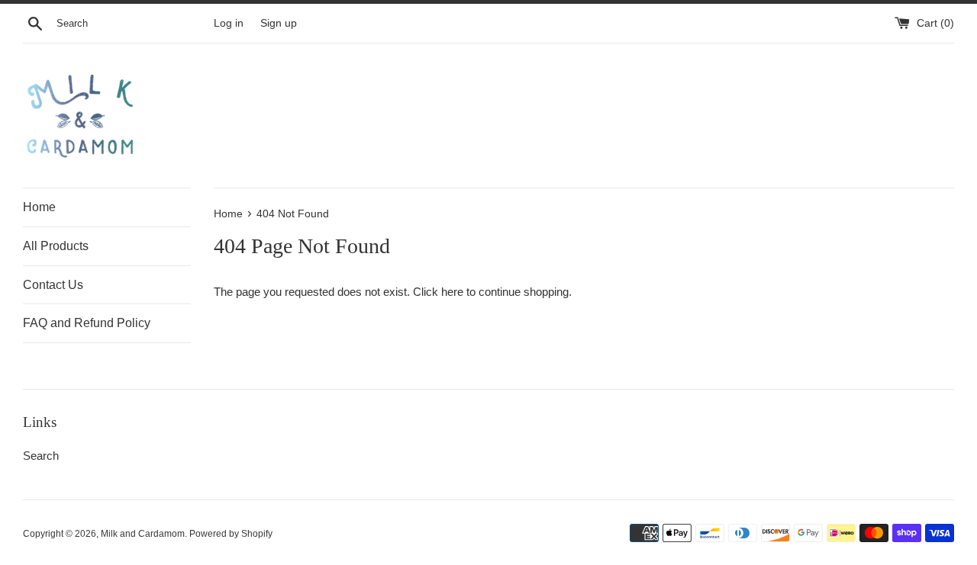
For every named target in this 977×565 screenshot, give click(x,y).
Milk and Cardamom (143, 533)
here (452, 291)
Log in (228, 23)
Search (41, 455)
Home (39, 207)
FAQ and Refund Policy (86, 322)
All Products (56, 245)
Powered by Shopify (230, 533)
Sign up (278, 23)
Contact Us (53, 284)
